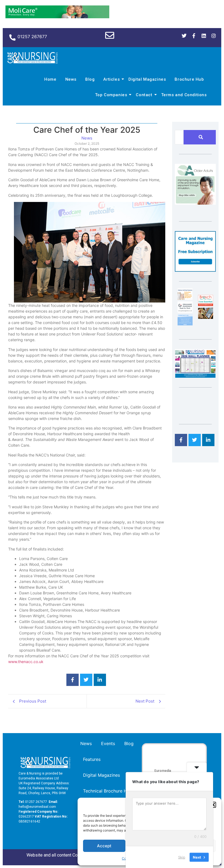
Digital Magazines (147, 79)
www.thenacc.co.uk (25, 661)
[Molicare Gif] (57, 16)
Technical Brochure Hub (107, 791)
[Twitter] (184, 36)
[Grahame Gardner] (185, 311)
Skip (181, 857)
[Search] (201, 137)
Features (92, 759)
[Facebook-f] (194, 36)
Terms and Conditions (184, 94)
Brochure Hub (189, 79)
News (70, 79)
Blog (90, 79)
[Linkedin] (204, 36)
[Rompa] (195, 203)
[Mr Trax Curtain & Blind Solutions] (185, 323)
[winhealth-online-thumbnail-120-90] (185, 298)
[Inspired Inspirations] (205, 317)
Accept (104, 845)
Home (50, 79)
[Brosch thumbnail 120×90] (205, 304)
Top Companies (111, 94)
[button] (213, 804)
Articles (111, 79)
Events (108, 743)
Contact (144, 94)
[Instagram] (214, 36)
